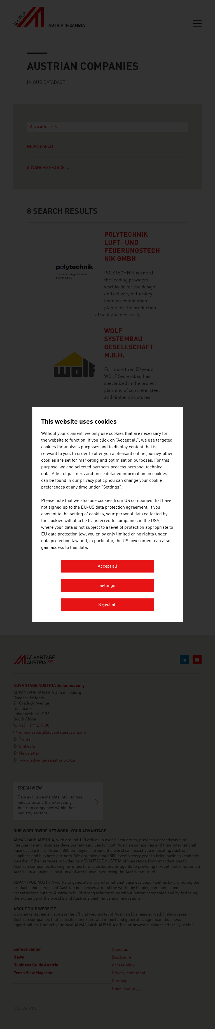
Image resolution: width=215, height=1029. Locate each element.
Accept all (107, 567)
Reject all (107, 605)
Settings (107, 586)
